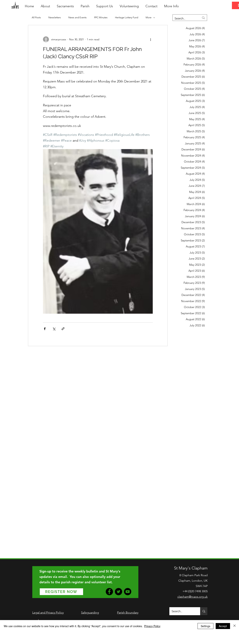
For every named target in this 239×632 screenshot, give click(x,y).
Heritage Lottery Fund (126, 17)
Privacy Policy (152, 626)
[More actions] (150, 39)
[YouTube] (127, 591)
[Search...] (203, 611)
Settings (205, 626)
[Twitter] (118, 591)
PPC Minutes (101, 17)
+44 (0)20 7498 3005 (195, 591)
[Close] (234, 626)
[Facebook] (109, 591)
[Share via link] (63, 328)
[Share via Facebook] (44, 328)
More (148, 17)
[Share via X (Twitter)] (54, 328)
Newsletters (54, 17)
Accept (223, 626)
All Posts (36, 17)
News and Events (77, 17)
